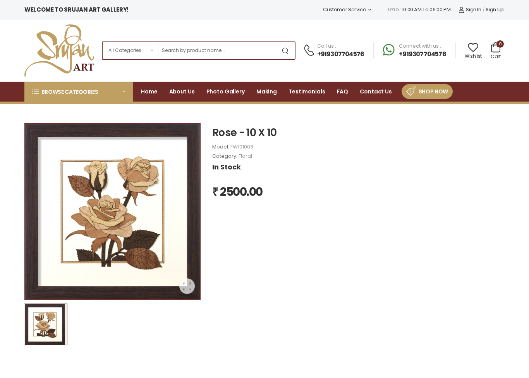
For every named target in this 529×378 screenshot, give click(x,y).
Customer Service (344, 9)
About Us (182, 91)
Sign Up (495, 9)
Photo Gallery (225, 91)
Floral (245, 156)
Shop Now (433, 91)
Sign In (473, 9)
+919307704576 (340, 54)
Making (266, 91)
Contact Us (376, 91)
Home (149, 91)
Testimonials (307, 91)
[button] (78, 92)
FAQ (343, 91)
